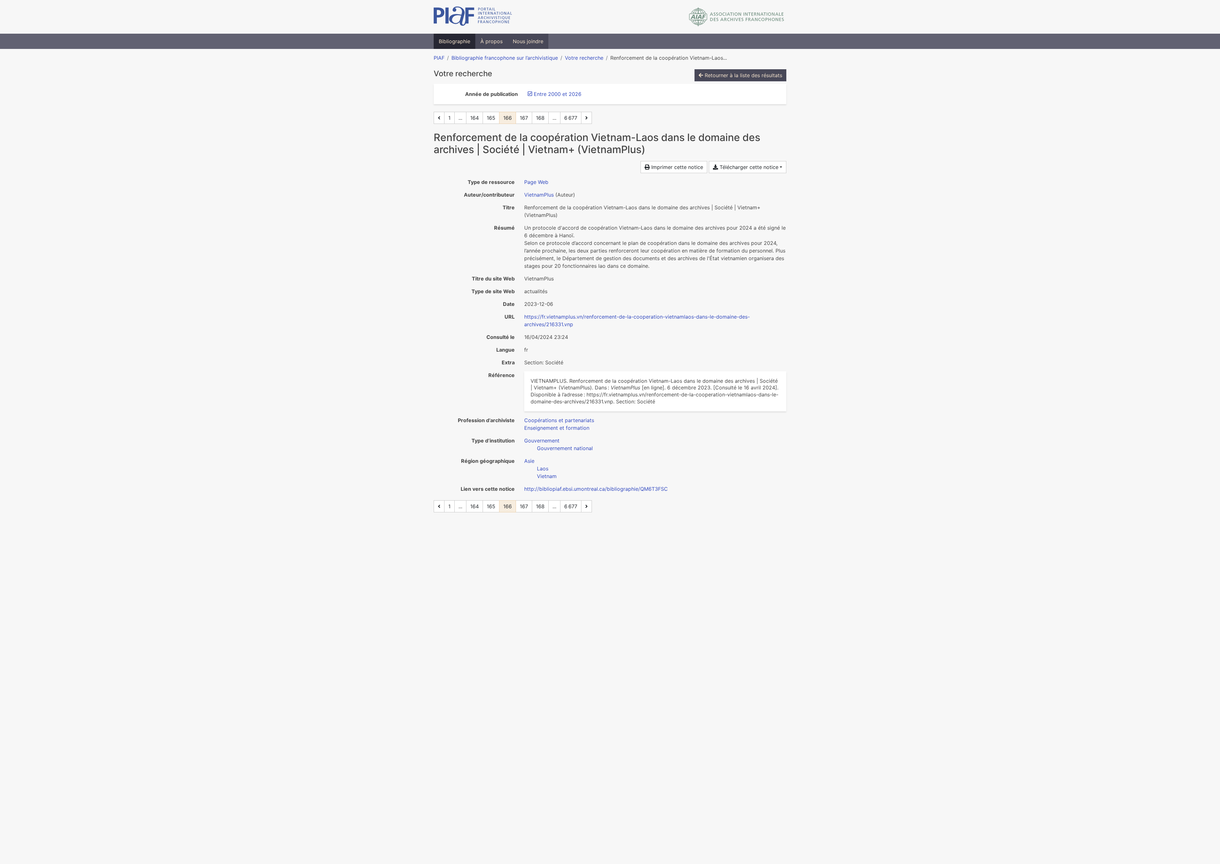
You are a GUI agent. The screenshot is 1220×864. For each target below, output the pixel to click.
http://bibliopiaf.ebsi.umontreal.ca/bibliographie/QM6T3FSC (596, 489)
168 (540, 118)
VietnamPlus (539, 195)
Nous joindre (528, 41)
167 (524, 118)
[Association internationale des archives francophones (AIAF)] (736, 16)
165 (491, 118)
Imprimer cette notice (676, 167)
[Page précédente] (439, 118)
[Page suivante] (586, 118)
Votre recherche (584, 58)
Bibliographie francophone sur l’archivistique (504, 58)
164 (474, 118)
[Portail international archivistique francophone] (473, 16)
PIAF (439, 58)
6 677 (570, 118)
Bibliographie (454, 41)
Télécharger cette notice (748, 167)
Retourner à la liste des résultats (742, 75)
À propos (491, 41)
